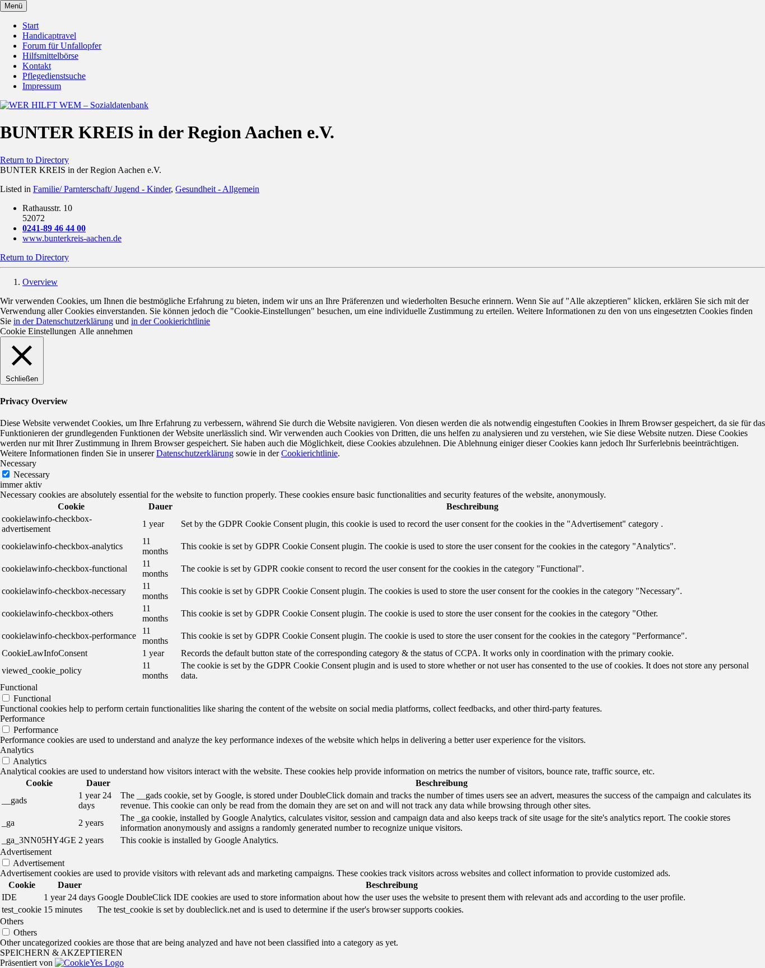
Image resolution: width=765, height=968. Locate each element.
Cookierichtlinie (309, 453)
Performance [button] (22, 718)
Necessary (31, 474)
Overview (40, 282)
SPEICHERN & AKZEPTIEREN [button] (61, 952)
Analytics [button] (17, 750)
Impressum (41, 86)
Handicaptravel (49, 35)
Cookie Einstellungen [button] (38, 331)
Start (30, 25)
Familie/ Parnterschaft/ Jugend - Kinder (102, 189)
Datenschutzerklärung (195, 453)
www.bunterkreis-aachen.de (72, 238)
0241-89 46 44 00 (54, 228)
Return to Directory (34, 160)
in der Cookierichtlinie (170, 321)
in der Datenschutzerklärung (63, 321)
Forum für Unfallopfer (61, 45)
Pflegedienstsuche (54, 76)
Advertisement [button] (26, 852)
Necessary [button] (18, 463)
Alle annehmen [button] (106, 331)
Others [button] (12, 921)
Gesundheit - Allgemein (217, 189)
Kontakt (36, 66)
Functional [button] (19, 687)
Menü (13, 6)
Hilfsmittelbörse (50, 55)
